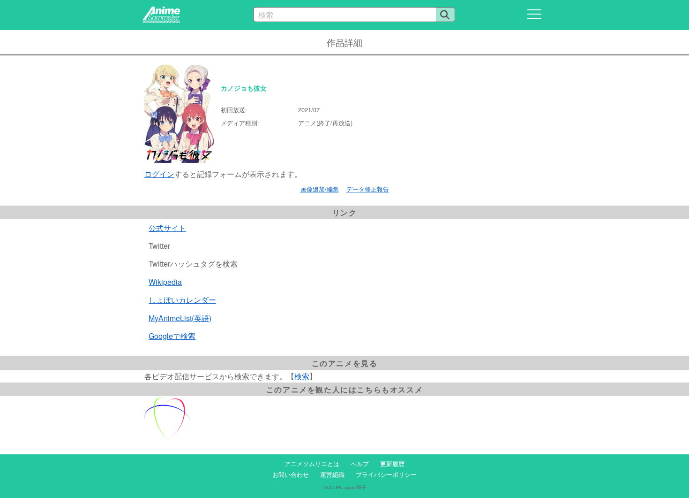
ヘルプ (360, 463)
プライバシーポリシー (386, 474)
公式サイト (167, 227)
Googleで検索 (172, 335)
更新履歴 (392, 463)
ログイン (159, 174)
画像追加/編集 (319, 188)
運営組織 (332, 474)
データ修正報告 (367, 188)
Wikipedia (165, 281)
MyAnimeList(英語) (180, 318)
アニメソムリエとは (312, 463)
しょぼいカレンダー (182, 299)
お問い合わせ (290, 474)
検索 (301, 376)
